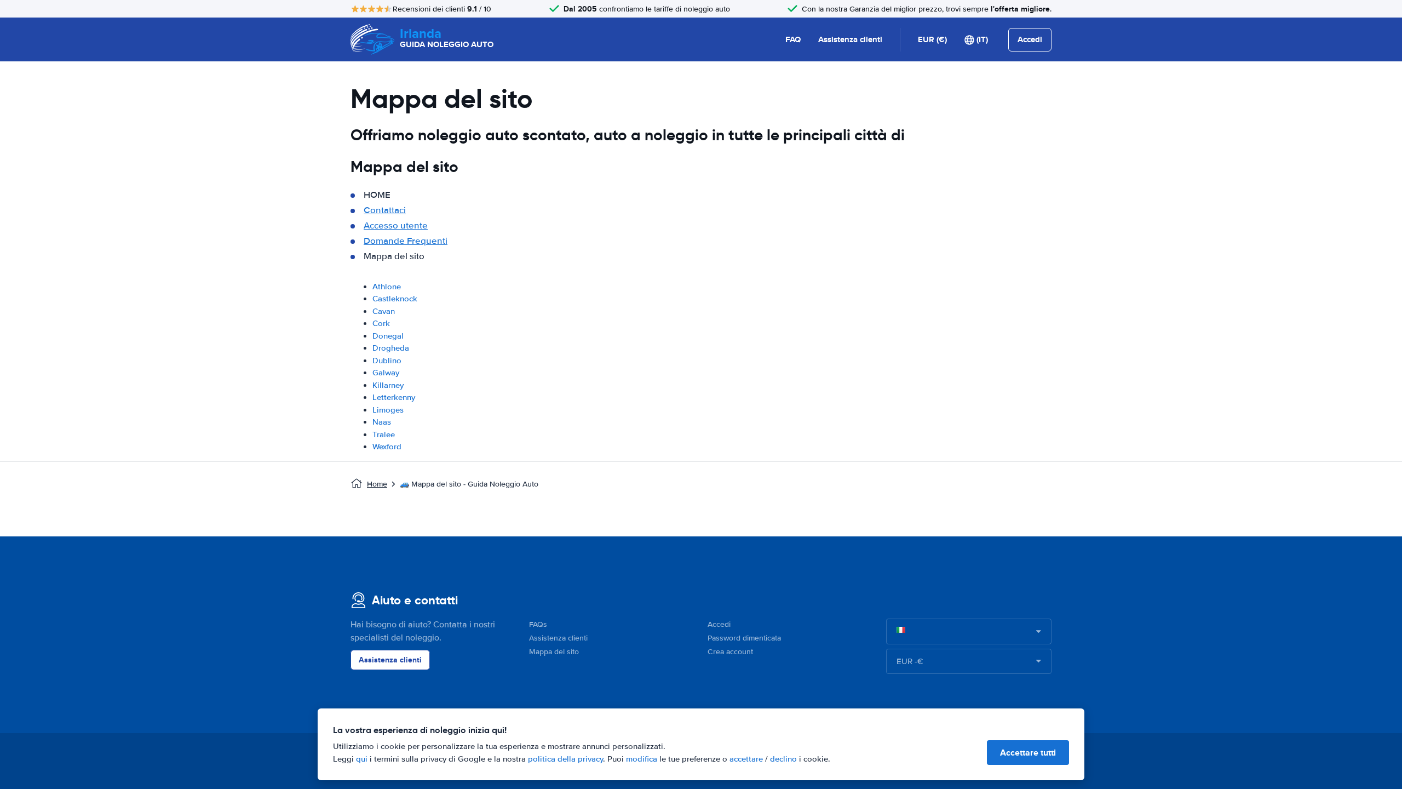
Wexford (386, 446)
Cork (381, 323)
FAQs (538, 624)
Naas (381, 422)
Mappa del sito (554, 651)
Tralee (383, 434)
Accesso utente (396, 225)
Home (377, 484)
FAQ (793, 39)
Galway (385, 373)
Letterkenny (393, 397)
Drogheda (390, 348)
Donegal (388, 336)
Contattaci (385, 210)
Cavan (383, 311)
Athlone (386, 286)
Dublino (386, 360)
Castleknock (394, 299)
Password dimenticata (744, 638)
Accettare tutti (1028, 752)
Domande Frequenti (405, 241)
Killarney (388, 385)
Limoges (388, 410)
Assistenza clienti (850, 39)
